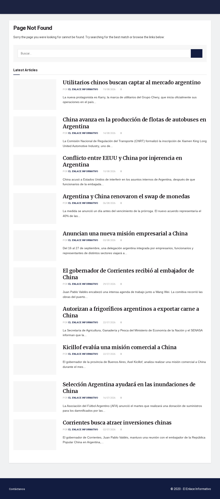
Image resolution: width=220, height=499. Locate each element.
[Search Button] (196, 53)
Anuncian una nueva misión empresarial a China (125, 233)
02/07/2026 (108, 429)
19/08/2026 (108, 89)
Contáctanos (17, 489)
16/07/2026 (108, 398)
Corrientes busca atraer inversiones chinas (117, 422)
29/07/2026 (108, 284)
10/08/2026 (108, 171)
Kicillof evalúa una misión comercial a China (120, 347)
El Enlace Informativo (83, 89)
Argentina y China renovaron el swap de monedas (126, 196)
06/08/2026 (108, 203)
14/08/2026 (108, 133)
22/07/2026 (108, 322)
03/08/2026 (108, 240)
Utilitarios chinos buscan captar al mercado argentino (132, 82)
